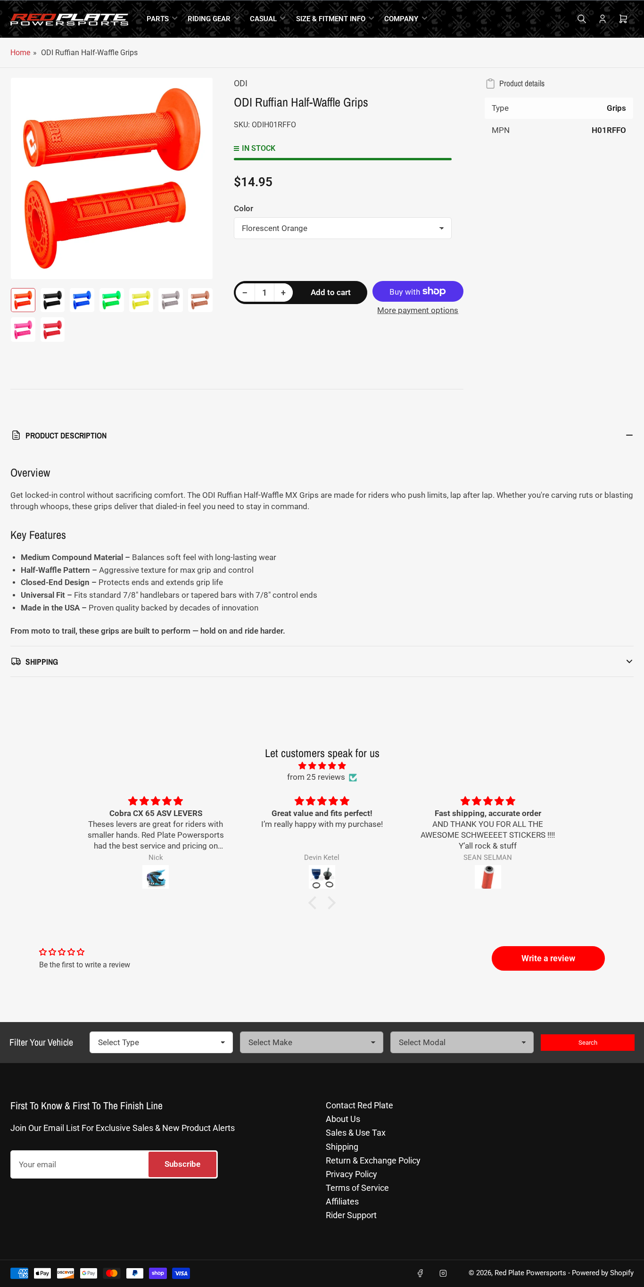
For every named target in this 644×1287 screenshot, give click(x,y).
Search (587, 1042)
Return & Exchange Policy (373, 1160)
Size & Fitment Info (330, 19)
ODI (241, 83)
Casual (263, 19)
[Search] (581, 18)
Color (243, 208)
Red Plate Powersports (530, 1273)
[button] (315, 902)
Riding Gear (209, 19)
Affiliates (342, 1201)
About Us (343, 1119)
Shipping (342, 1147)
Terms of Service (357, 1188)
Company (401, 19)
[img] (322, 766)
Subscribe (182, 1164)
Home (20, 52)
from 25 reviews (316, 777)
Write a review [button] (548, 958)
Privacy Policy (351, 1174)
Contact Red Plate (359, 1105)
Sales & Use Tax (356, 1133)
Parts (158, 19)
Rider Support (351, 1215)
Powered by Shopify (603, 1273)
